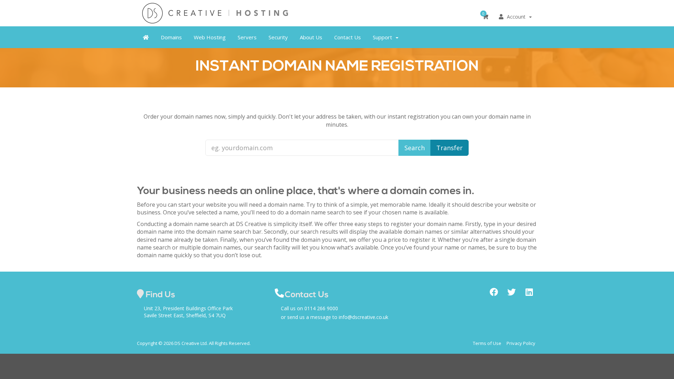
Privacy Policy (521, 343)
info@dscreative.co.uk (363, 317)
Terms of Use (487, 343)
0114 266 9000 (321, 308)
